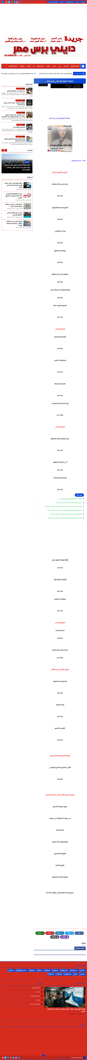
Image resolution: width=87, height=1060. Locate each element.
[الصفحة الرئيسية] (83, 66)
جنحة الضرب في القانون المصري (16, 91)
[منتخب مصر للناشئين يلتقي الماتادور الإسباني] (27, 215)
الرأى (39, 970)
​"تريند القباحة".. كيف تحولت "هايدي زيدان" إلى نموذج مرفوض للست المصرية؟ (13, 116)
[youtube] (6, 2)
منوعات (51, 974)
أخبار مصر (66, 66)
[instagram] (17, 2)
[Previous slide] (6, 150)
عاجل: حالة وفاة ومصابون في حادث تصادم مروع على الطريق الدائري (37, 73)
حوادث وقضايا (40, 66)
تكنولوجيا (22, 66)
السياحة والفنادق (13, 66)
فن (33, 66)
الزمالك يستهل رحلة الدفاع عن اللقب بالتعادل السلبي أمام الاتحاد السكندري (63, 506)
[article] (17, 163)
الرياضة (48, 66)
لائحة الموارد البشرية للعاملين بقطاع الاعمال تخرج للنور (15, 140)
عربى (59, 66)
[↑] (43, 1055)
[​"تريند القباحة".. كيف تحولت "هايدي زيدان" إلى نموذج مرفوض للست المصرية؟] (29, 115)
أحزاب (81, 970)
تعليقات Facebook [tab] (80, 948)
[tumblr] (12, 2)
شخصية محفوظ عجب (19, 127)
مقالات (58, 974)
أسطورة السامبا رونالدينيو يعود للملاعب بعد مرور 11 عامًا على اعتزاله (64, 510)
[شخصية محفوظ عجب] (29, 127)
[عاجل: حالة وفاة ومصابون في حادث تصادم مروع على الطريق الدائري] (27, 196)
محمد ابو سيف (81, 1014)
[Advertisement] (43, 19)
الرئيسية (83, 2)
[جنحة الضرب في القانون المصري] (29, 91)
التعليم (29, 66)
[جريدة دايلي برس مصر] (43, 44)
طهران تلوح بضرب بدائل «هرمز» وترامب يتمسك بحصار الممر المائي (13, 185)
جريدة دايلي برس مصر (63, 1057)
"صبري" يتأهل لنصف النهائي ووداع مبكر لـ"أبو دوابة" (69, 502)
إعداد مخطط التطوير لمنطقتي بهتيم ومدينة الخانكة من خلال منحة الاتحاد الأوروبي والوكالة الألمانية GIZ (18, 167)
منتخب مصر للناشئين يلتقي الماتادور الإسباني (70, 499)
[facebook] (20, 2)
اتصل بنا (62, 2)
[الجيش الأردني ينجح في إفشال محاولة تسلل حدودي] (27, 206)
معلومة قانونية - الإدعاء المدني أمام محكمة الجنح (14, 103)
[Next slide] (3, 150)
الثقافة (47, 970)
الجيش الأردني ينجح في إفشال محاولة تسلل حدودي (13, 205)
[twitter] (9, 2)
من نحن (77, 2)
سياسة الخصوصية (69, 2)
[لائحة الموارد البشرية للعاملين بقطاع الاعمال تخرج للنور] (29, 139)
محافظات (67, 974)
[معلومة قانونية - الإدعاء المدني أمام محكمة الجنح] (29, 102)
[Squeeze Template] (84, 1057)
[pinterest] (11, 1057)
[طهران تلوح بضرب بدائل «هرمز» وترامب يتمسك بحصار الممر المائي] (27, 185)
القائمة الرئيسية (75, 66)
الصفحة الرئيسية (76, 87)
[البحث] (3, 2)
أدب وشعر (63, 970)
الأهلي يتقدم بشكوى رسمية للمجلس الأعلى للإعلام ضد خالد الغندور (65, 518)
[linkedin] (14, 2)
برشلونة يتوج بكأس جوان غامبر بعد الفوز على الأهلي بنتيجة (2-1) (65, 514)
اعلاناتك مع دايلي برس (53, 2)
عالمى (54, 66)
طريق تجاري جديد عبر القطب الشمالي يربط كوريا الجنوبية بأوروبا (14, 223)
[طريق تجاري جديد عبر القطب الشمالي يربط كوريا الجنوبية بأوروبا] (27, 223)
